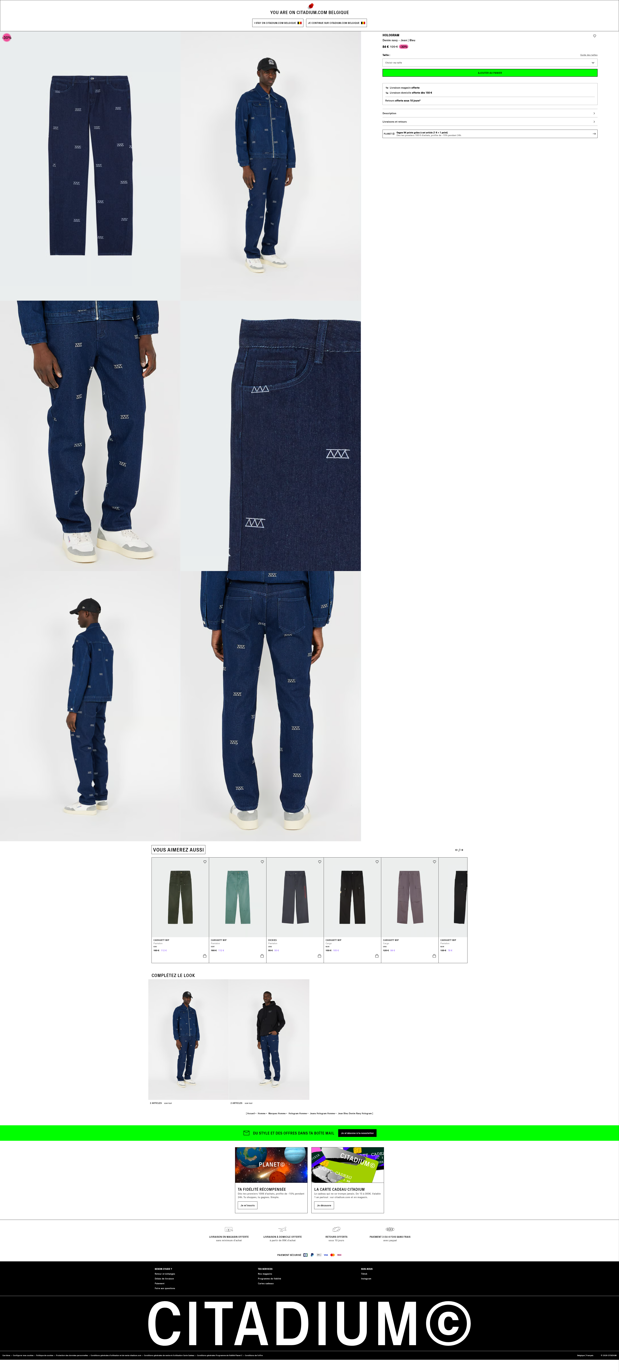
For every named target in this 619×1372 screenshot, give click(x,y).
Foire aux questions (165, 1288)
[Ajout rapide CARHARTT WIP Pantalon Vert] (238, 955)
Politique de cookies (44, 1355)
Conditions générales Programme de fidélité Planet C (219, 1355)
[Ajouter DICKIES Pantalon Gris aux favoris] (319, 861)
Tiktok (364, 1273)
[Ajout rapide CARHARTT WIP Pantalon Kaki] (180, 955)
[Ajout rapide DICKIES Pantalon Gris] (295, 955)
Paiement (159, 1283)
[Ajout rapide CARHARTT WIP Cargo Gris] (410, 955)
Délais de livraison (164, 1278)
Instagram (366, 1278)
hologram (391, 35)
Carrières (6, 1355)
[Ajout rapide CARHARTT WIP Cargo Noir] (352, 955)
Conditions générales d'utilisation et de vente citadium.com (116, 1355)
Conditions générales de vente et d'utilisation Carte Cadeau (169, 1355)
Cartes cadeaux (266, 1283)
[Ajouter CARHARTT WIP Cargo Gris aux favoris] (434, 861)
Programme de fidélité (269, 1278)
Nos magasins (265, 1273)
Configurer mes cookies (23, 1355)
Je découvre (324, 1205)
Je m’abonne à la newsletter (357, 1132)
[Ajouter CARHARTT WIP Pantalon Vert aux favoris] (262, 861)
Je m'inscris (248, 1205)
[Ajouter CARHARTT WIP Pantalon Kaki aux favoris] (204, 861)
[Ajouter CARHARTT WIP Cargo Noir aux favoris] (377, 861)
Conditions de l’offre (254, 1355)
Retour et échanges (165, 1273)
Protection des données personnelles (72, 1355)
